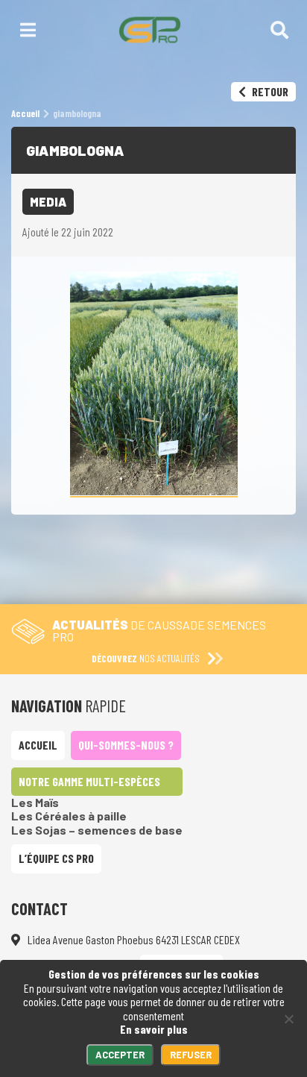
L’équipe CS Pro (56, 858)
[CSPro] (149, 30)
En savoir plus (154, 1029)
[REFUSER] (288, 1018)
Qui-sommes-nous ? (126, 745)
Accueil (38, 745)
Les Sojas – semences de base (97, 830)
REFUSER (191, 1055)
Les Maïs (35, 802)
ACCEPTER (120, 1055)
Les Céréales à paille (69, 815)
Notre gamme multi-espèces (89, 781)
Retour (269, 91)
